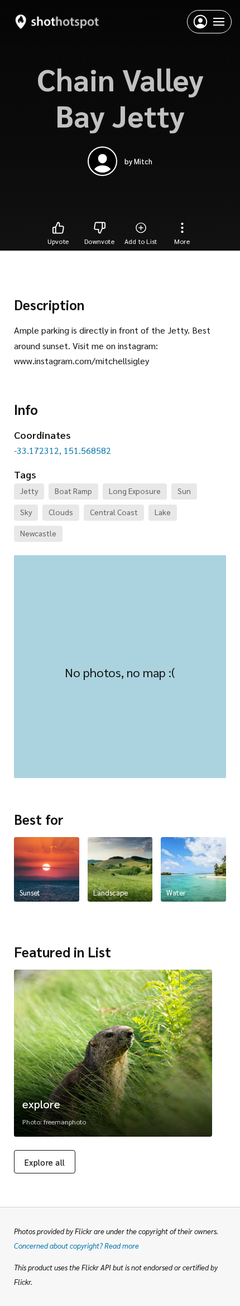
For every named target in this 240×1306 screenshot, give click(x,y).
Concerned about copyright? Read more (76, 1245)
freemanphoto (65, 1121)
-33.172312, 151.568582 (62, 450)
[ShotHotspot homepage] (57, 21)
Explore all (45, 1162)
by (138, 161)
